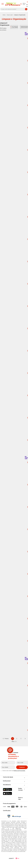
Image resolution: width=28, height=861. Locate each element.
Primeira (7, 738)
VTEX (17, 858)
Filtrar (15, 27)
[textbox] (14, 9)
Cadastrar (22, 767)
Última (13, 741)
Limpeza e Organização (19, 14)
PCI (8, 816)
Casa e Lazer (10, 14)
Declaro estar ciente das (14, 770)
